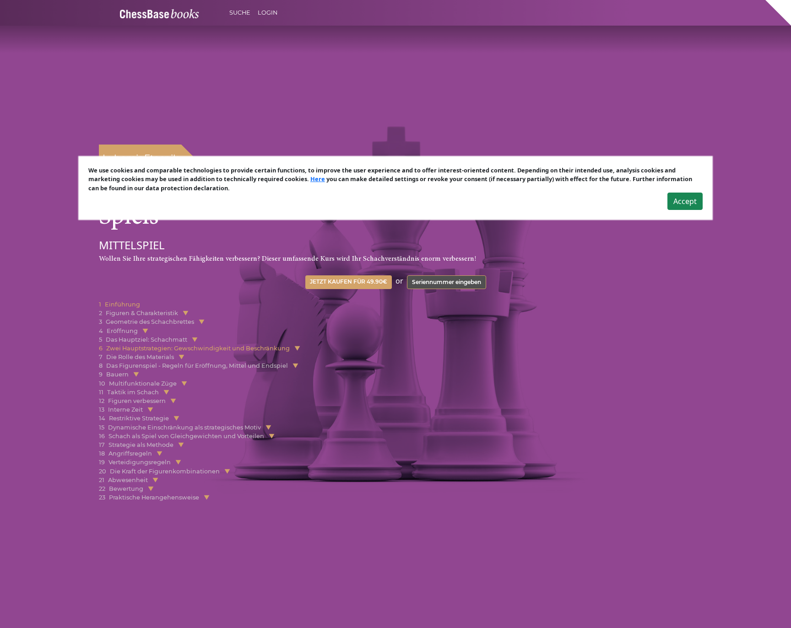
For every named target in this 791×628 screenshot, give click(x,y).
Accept (685, 201)
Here (317, 179)
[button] (186, 313)
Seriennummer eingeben (446, 282)
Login (267, 12)
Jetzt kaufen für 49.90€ (348, 281)
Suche (239, 12)
